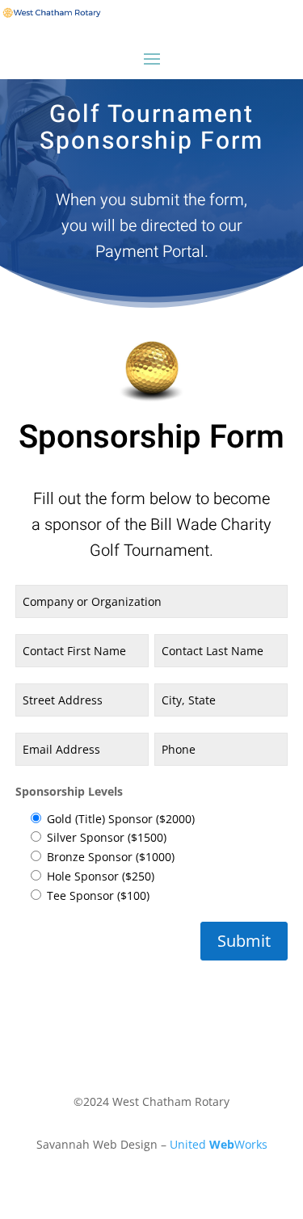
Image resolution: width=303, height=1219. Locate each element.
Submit (244, 941)
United (189, 1144)
